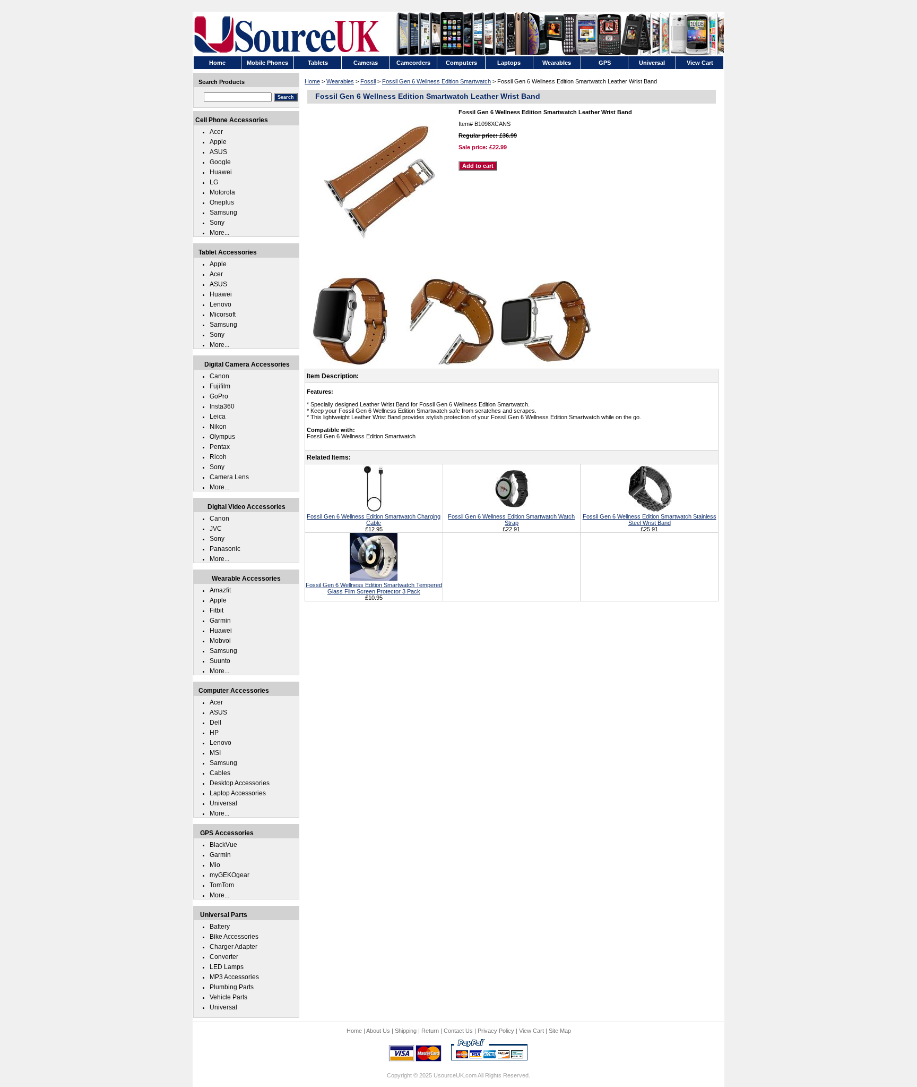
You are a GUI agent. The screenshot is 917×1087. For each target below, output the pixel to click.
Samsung (223, 212)
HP (214, 732)
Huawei (221, 172)
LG (214, 182)
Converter (224, 957)
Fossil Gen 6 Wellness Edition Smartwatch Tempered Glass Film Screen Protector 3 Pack (374, 588)
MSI (215, 753)
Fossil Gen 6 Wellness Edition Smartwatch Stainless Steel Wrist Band (649, 519)
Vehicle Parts (228, 997)
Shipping (406, 1030)
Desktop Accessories (240, 783)
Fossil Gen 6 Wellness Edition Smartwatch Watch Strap (511, 519)
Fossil (368, 81)
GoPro (219, 396)
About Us (378, 1030)
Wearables (340, 81)
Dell (215, 722)
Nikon (218, 426)
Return (430, 1030)
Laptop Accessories (238, 793)
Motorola (222, 192)
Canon (219, 376)
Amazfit (220, 590)
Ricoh (218, 457)
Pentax (220, 447)
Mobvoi (220, 640)
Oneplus (222, 202)
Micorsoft (223, 314)
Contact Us (458, 1030)
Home (312, 81)
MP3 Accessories (234, 977)
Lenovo (220, 304)
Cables (220, 773)
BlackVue (223, 844)
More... (219, 232)
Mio (215, 865)
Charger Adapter (233, 946)
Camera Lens (229, 477)
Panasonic (225, 549)
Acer (216, 131)
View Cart (531, 1030)
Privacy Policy (496, 1030)
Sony (217, 222)
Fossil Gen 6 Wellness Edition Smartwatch (436, 81)
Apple (218, 142)
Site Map (560, 1030)
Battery (220, 926)
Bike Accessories (234, 936)
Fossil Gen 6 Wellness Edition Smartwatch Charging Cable (373, 519)
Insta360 (222, 406)
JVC (216, 528)
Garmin (220, 620)
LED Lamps (227, 967)
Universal (223, 803)
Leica (218, 416)
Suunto (220, 661)
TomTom (222, 885)
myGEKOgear (229, 875)
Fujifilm (220, 386)
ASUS (218, 152)
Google (220, 162)
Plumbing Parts (232, 987)
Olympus (222, 436)
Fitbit (216, 610)
